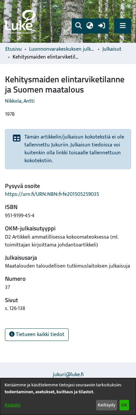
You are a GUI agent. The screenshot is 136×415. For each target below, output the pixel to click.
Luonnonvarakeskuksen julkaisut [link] (62, 49)
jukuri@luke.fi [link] (68, 374)
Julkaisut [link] (111, 49)
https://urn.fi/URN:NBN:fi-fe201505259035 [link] (52, 194)
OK (124, 405)
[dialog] (68, 396)
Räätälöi (12, 405)
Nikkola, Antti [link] (20, 101)
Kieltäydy (106, 405)
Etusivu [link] (13, 49)
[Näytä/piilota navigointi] (122, 25)
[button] (78, 26)
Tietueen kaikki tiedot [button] (39, 334)
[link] (21, 21)
